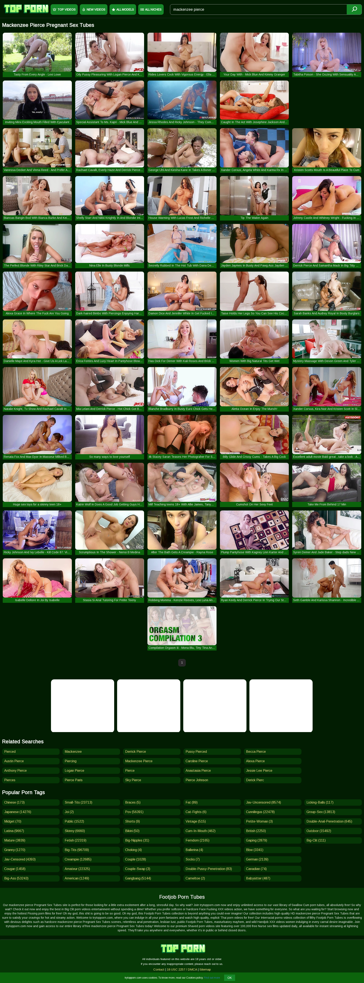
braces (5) (133, 802)
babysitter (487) (258, 878)
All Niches (153, 9)
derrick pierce (135, 751)
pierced (10, 751)
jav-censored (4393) (20, 859)
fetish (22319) (75, 840)
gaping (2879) (256, 840)
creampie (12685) (78, 859)
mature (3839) (14, 840)
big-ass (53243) (16, 878)
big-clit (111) (316, 840)
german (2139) (257, 859)
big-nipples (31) (137, 840)
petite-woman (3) (259, 821)
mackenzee (73, 751)
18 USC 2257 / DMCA (182, 969)
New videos (96, 9)
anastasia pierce (198, 770)
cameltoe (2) (195, 878)
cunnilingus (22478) (260, 812)
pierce (130, 770)
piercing (70, 761)
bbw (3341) (254, 850)
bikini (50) (132, 831)
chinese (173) (14, 802)
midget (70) (12, 821)
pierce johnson (197, 780)
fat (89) (192, 802)
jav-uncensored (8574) (263, 802)
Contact (158, 969)
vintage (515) (196, 821)
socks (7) (193, 859)
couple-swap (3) (137, 869)
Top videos (67, 9)
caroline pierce (197, 761)
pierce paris (74, 780)
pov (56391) (134, 812)
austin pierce (14, 761)
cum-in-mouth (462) (200, 831)
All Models (125, 9)
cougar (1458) (14, 869)
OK (230, 977)
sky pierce (133, 780)
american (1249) (77, 878)
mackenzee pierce (139, 761)
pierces (9, 780)
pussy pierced (196, 751)
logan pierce (74, 770)
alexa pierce (255, 761)
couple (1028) (135, 859)
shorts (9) (132, 821)
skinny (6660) (75, 831)
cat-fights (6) (196, 812)
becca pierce (256, 751)
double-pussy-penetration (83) (209, 869)
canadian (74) (256, 869)
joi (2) (69, 812)
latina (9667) (14, 831)
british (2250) (256, 831)
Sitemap (205, 969)
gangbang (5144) (138, 878)
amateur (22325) (77, 869)
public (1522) (74, 821)
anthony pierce (15, 770)
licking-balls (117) (319, 802)
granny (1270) (14, 850)
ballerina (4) (194, 850)
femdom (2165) (197, 840)
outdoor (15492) (318, 831)
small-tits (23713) (78, 802)
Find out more (212, 977)
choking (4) (133, 850)
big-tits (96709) (77, 850)
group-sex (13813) (320, 812)
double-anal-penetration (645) (329, 821)
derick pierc (255, 780)
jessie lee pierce (259, 770)
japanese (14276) (17, 812)
